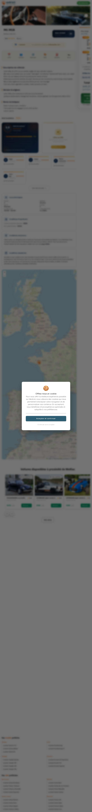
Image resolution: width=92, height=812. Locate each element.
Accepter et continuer (46, 418)
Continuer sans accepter (46, 424)
